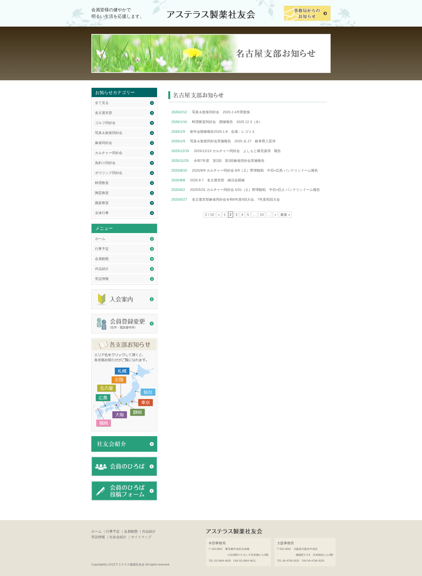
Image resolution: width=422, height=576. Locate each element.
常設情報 (102, 279)
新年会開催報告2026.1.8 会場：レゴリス (222, 132)
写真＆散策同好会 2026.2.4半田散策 (221, 112)
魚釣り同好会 (105, 163)
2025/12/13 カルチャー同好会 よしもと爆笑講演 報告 (237, 151)
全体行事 (102, 213)
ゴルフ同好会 (105, 123)
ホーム (100, 239)
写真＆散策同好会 (108, 133)
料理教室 (102, 183)
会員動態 (102, 259)
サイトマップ (141, 537)
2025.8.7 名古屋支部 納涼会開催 (217, 180)
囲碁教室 (102, 203)
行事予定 (102, 249)
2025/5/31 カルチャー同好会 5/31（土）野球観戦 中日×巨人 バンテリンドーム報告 (255, 190)
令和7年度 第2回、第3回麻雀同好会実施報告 (229, 161)
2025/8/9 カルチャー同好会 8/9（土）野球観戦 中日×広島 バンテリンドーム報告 (255, 170)
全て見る (102, 103)
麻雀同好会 (103, 143)
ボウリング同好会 (108, 173)
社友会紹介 (118, 537)
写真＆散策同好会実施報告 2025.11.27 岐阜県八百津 (232, 141)
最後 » (285, 214)
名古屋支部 (103, 113)
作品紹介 (102, 269)
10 (262, 214)
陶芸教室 (102, 193)
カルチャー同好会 (108, 153)
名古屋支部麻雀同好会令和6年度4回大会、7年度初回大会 (236, 199)
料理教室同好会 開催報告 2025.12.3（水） (227, 122)
